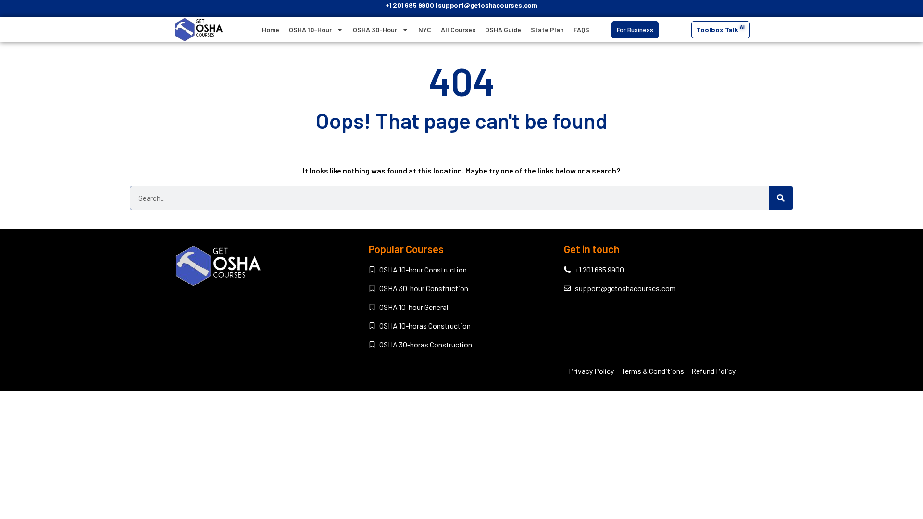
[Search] (781, 198)
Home (270, 29)
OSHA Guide (503, 29)
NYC (424, 29)
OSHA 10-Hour (310, 29)
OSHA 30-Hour (375, 29)
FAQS (581, 29)
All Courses (458, 29)
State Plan (547, 29)
